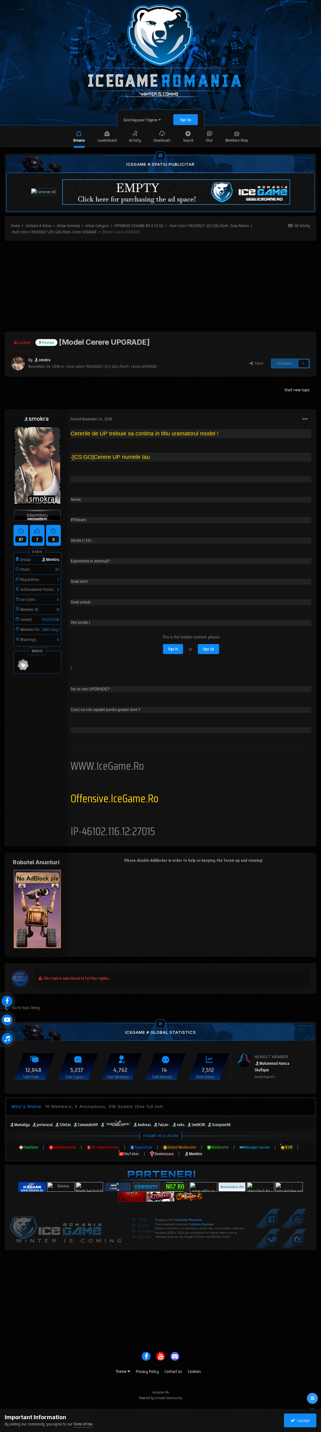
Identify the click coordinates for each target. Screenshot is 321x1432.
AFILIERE (143, 1225)
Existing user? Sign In (141, 120)
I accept (302, 1420)
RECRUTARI (144, 1237)
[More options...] (305, 419)
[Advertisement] (160, 288)
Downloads (162, 140)
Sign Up (185, 119)
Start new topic (297, 389)
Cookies (194, 1371)
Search (188, 140)
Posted (91, 419)
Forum (142, 1219)
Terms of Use (82, 1424)
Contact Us (173, 1371)
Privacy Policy (147, 1371)
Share (258, 363)
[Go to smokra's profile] (18, 363)
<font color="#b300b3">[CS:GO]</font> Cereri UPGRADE (111, 366)
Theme (122, 1371)
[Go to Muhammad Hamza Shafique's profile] (244, 1060)
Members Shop (236, 140)
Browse (79, 140)
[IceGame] (65, 1228)
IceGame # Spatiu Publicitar (160, 164)
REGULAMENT (146, 1231)
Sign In (173, 649)
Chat (209, 140)
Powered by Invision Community (160, 1398)
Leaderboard (107, 140)
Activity (135, 140)
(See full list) (148, 1106)
